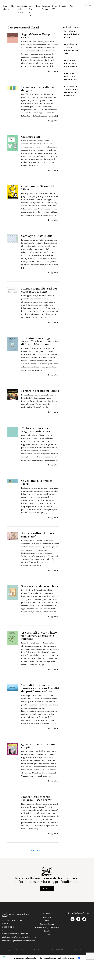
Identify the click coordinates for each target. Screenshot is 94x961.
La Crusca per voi (31, 10)
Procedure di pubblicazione (47, 927)
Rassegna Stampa (46, 7)
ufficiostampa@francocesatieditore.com (19, 937)
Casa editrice (6, 7)
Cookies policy (84, 950)
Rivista (47, 931)
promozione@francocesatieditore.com (18, 941)
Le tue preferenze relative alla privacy (57, 958)
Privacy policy (72, 950)
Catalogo (47, 917)
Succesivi (35, 850)
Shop (13, 6)
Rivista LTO (54, 7)
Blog (38, 6)
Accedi (90, 5)
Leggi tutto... (53, 71)
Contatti (62, 6)
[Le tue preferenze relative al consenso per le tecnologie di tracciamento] (4, 957)
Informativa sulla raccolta (25, 958)
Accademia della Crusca (22, 9)
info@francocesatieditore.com (15, 934)
